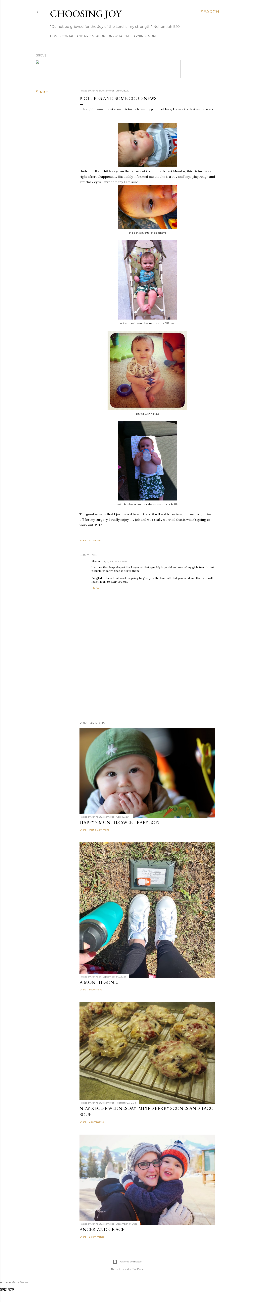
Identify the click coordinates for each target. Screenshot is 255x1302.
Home (55, 36)
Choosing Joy (86, 13)
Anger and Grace (101, 1229)
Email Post (95, 540)
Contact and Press (78, 36)
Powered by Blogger (130, 1261)
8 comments (96, 1236)
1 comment (95, 989)
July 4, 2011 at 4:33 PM (114, 561)
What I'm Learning (130, 36)
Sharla (95, 561)
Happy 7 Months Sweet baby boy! (119, 822)
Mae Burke (138, 1269)
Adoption (104, 36)
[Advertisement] (147, 683)
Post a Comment (99, 829)
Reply (95, 587)
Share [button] (42, 91)
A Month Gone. (98, 982)
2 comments (96, 1121)
